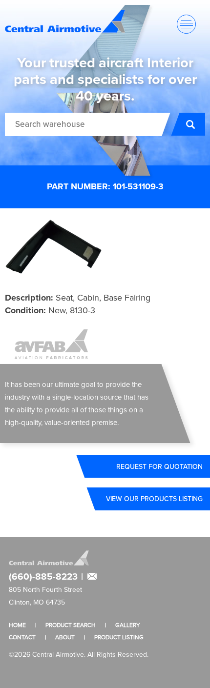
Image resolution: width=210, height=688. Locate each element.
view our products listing (154, 499)
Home (17, 625)
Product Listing (119, 637)
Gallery (127, 625)
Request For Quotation (159, 466)
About (65, 637)
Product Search (70, 625)
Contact (22, 637)
